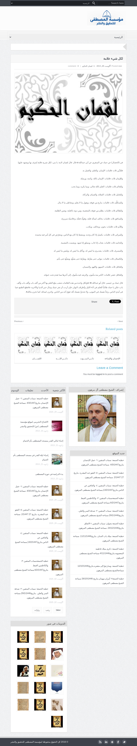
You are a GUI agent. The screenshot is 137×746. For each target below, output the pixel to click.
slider (58, 610)
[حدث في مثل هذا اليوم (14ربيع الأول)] (40, 704)
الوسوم (15, 390)
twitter (124, 742)
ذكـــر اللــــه (62, 358)
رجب (48, 610)
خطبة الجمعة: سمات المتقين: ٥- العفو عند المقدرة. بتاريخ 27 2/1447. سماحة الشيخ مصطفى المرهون (31, 514)
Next (120, 321)
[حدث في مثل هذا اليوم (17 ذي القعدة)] (40, 671)
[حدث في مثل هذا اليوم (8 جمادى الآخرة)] (57, 637)
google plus (112, 742)
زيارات (37, 610)
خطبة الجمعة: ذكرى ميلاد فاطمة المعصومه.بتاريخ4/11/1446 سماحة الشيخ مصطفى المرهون (101, 553)
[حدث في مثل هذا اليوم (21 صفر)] (57, 721)
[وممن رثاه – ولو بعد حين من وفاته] (57, 704)
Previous (19, 321)
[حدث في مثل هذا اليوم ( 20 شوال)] (23, 654)
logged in (100, 374)
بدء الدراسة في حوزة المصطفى (49, 474)
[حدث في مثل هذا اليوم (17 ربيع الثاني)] (40, 687)
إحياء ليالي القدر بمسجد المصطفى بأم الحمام (43, 441)
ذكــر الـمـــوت (87, 358)
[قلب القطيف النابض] (57, 654)
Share (94, 302)
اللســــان (36, 358)
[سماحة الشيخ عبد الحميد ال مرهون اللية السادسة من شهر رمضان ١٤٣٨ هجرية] (23, 671)
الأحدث (44, 390)
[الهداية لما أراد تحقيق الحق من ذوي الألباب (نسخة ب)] (40, 654)
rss (100, 742)
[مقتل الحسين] (23, 704)
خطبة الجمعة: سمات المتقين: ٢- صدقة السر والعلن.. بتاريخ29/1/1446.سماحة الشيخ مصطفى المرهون (31, 593)
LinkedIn (106, 742)
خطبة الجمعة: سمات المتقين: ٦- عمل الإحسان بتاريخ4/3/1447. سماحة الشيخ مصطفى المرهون (31, 403)
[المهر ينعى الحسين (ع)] (57, 687)
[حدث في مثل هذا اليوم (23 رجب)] (23, 637)
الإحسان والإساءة (112, 358)
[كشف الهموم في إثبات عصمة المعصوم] (40, 637)
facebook (118, 742)
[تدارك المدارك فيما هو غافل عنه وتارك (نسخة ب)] (23, 687)
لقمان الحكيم (87, 66)
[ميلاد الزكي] (57, 671)
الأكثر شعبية (59, 390)
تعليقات (29, 390)
